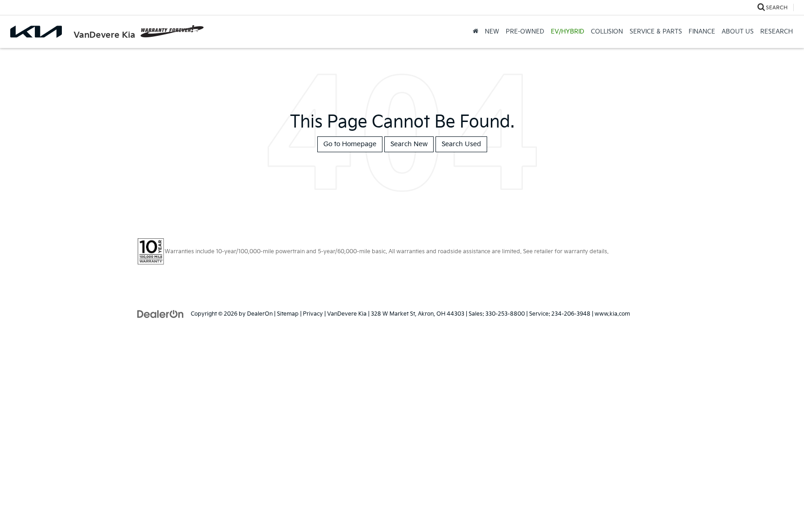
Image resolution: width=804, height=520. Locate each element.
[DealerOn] (160, 313)
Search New (409, 144)
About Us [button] (738, 31)
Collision (607, 31)
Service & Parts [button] (656, 31)
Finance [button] (702, 31)
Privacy (313, 314)
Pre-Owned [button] (525, 31)
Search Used (461, 144)
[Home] (475, 31)
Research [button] (776, 31)
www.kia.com (612, 314)
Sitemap (288, 314)
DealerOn (260, 314)
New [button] (492, 31)
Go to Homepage (349, 144)
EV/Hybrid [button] (567, 31)
